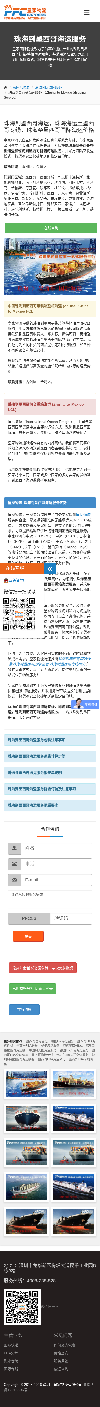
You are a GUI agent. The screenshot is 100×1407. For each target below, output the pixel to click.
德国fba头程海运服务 (74, 1050)
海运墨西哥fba (73, 1045)
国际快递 (11, 1345)
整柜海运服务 (50, 1045)
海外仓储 (11, 1361)
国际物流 (83, 515)
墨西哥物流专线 (42, 1055)
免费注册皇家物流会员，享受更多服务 (42, 968)
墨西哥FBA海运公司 (51, 1059)
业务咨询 (16, 580)
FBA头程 (11, 1353)
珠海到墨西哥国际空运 (30, 664)
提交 (28, 936)
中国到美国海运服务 (42, 1050)
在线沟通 (24, 1010)
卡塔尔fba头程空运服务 (72, 1055)
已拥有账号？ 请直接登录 (32, 989)
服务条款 (61, 1361)
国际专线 (11, 1369)
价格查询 (61, 1353)
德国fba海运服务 (62, 1041)
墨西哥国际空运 (37, 1041)
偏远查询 (61, 1369)
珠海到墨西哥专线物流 (67, 664)
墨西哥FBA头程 (27, 1045)
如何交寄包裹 (64, 1345)
